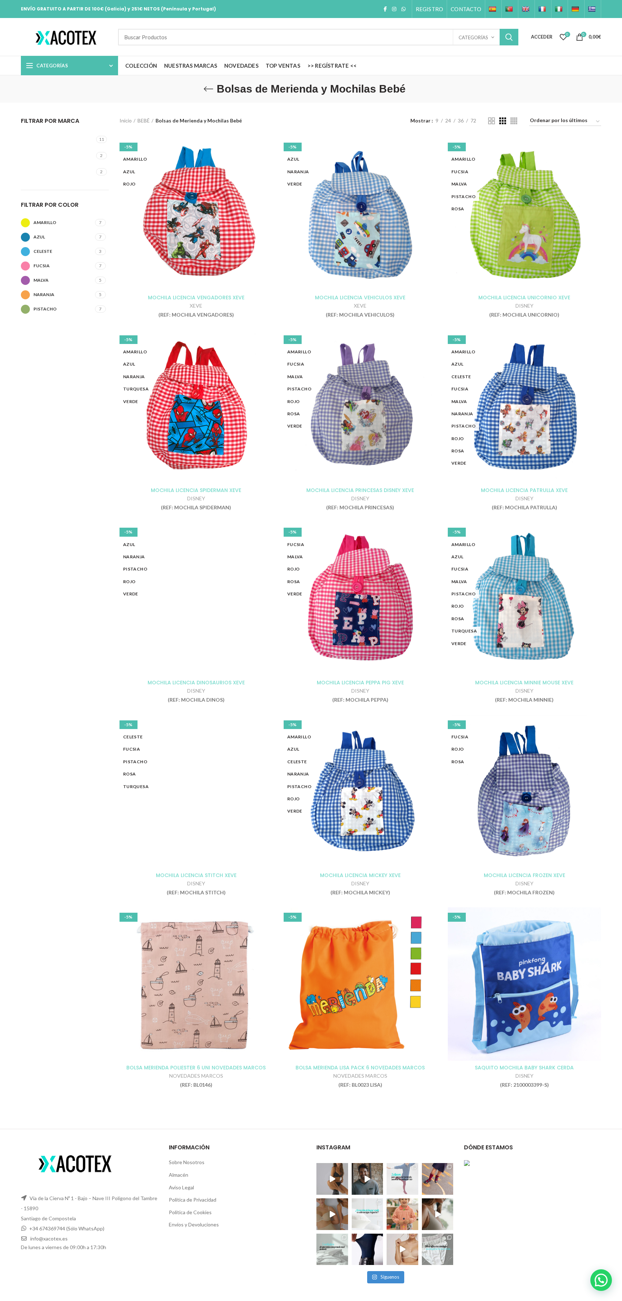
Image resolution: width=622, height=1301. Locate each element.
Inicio (126, 120)
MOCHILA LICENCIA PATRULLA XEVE (524, 490)
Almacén (178, 1175)
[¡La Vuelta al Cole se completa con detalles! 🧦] (438, 1179)
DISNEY (524, 306)
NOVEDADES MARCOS (196, 1076)
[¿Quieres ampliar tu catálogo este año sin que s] (438, 1249)
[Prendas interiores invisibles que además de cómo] (332, 1179)
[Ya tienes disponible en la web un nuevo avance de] (367, 1179)
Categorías (473, 37)
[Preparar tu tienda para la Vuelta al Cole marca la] (402, 1179)
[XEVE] (58, 172)
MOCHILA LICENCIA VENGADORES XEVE (196, 297)
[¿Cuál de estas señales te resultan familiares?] (332, 1249)
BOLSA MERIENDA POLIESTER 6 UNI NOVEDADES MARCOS (196, 1067)
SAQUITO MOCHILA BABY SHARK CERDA (524, 1067)
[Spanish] (493, 9)
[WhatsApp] (403, 9)
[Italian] (559, 9)
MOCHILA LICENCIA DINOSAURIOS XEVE (196, 682)
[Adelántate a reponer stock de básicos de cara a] (367, 1249)
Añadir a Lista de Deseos (267, 165)
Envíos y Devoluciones (194, 1224)
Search (509, 37)
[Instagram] (394, 9)
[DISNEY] (58, 139)
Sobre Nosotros (186, 1162)
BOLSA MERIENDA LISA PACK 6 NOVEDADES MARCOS (360, 1067)
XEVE (196, 306)
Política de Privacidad (192, 1200)
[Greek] (593, 9)
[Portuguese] (510, 9)
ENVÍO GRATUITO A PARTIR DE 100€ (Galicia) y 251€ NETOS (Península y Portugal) (118, 9)
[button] (601, 1280)
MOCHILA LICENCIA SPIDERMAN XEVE (196, 490)
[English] (526, 9)
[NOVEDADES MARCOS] (58, 155)
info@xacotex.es (49, 1238)
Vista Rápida (267, 149)
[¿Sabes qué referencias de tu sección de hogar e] (367, 1214)
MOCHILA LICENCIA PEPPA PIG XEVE (360, 682)
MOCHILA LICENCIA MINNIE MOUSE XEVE (524, 682)
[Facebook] (385, 9)
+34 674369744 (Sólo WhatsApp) (66, 1228)
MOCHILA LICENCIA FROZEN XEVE (524, 875)
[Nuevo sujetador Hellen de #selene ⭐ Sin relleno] (438, 1214)
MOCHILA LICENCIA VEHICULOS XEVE (360, 297)
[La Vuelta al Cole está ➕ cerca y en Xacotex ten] (402, 1214)
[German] (576, 9)
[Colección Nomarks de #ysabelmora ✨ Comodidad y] (332, 1214)
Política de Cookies (190, 1212)
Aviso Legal (181, 1187)
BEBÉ (144, 120)
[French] (543, 9)
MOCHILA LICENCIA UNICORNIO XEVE (524, 297)
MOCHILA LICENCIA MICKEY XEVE (360, 875)
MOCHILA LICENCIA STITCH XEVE (196, 875)
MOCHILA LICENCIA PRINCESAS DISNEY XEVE (360, 490)
